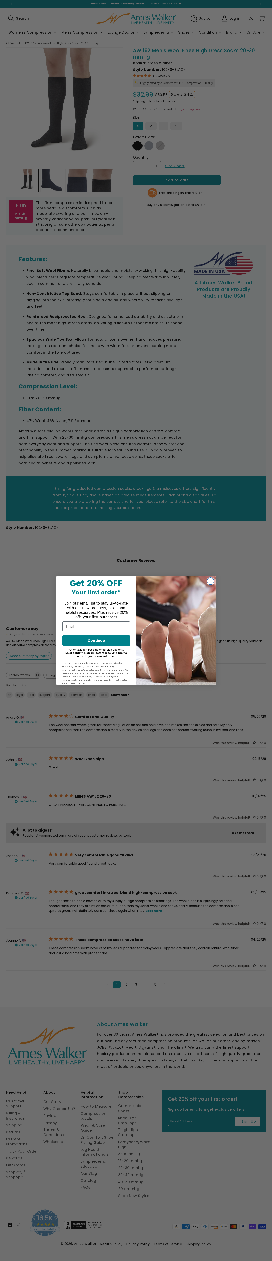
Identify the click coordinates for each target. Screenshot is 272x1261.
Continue (96, 640)
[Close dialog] (210, 581)
